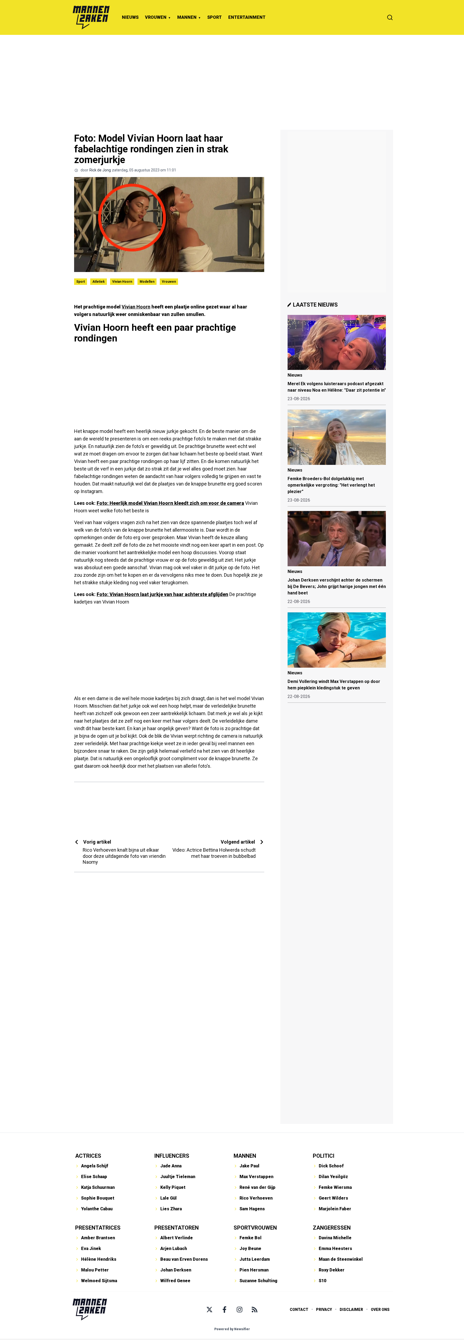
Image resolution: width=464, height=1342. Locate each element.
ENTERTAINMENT (247, 17)
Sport (80, 282)
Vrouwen (169, 282)
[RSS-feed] (254, 1309)
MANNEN (187, 17)
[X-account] (209, 1309)
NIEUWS (130, 17)
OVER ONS (380, 1309)
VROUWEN (155, 17)
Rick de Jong (100, 170)
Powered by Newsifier (232, 1329)
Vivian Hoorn (122, 282)
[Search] (390, 17)
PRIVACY (324, 1309)
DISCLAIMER (351, 1309)
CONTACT (299, 1309)
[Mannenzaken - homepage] (91, 17)
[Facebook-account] (224, 1309)
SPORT (214, 17)
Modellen (147, 282)
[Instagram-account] (239, 1309)
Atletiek (98, 282)
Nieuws (295, 375)
